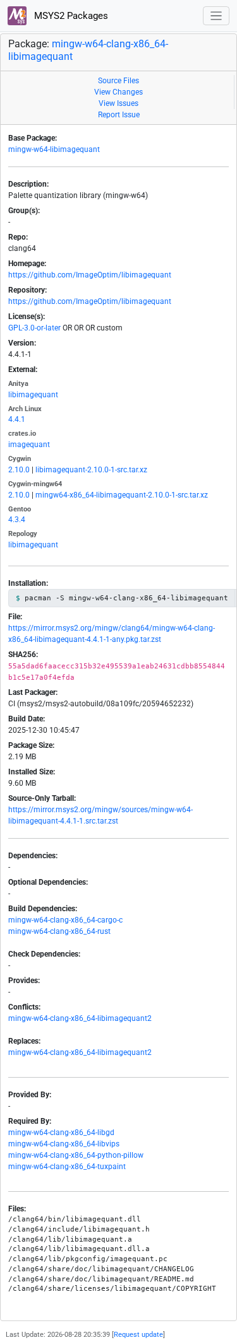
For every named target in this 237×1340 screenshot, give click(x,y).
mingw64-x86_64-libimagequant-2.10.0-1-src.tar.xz (121, 495)
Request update (138, 1335)
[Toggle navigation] (216, 16)
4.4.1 (16, 419)
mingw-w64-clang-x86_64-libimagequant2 (80, 1018)
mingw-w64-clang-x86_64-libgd (61, 1132)
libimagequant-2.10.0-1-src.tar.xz (91, 469)
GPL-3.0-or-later (34, 327)
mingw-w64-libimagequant (54, 149)
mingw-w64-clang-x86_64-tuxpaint (67, 1166)
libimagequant (33, 394)
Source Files (118, 80)
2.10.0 (19, 469)
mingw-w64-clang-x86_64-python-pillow (75, 1155)
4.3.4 (16, 519)
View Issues (118, 103)
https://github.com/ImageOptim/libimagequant (89, 275)
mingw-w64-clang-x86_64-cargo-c (65, 920)
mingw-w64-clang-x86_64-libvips (63, 1143)
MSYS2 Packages (70, 15)
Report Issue (119, 114)
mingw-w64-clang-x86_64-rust (59, 931)
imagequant (29, 444)
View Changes (118, 92)
